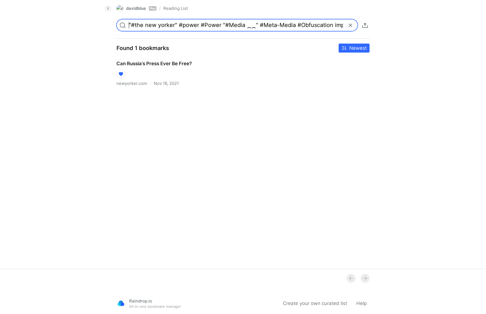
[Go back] (108, 8)
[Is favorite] (120, 73)
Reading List (175, 8)
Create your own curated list (315, 303)
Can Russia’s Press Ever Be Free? (148, 58)
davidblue (141, 8)
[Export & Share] (365, 25)
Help (361, 303)
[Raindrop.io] (120, 303)
